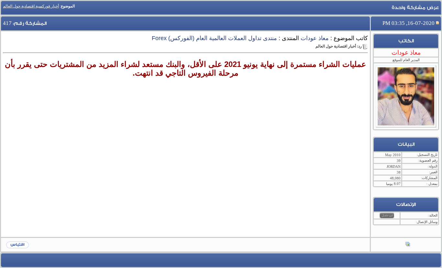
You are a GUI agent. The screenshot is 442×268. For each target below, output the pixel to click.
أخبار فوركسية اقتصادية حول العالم (31, 6)
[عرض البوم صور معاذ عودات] (407, 244)
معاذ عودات (315, 38)
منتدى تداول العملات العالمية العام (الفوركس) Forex (214, 38)
